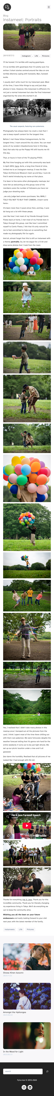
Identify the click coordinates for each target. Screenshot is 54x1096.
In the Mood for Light (13, 1051)
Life (36, 56)
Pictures (45, 56)
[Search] (47, 1071)
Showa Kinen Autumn (13, 972)
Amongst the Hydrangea (14, 1012)
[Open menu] (49, 7)
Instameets (10, 929)
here (17, 166)
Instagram (26, 56)
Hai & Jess (27, 899)
